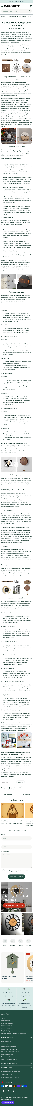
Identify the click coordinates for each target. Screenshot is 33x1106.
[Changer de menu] (2, 6)
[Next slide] (20, 910)
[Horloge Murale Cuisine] (16, 59)
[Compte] (28, 6)
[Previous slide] (12, 910)
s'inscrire (20, 782)
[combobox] (16, 11)
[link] (4, 943)
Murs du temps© (10, 1097)
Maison (3, 16)
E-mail (3, 843)
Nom (3, 834)
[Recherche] (29, 11)
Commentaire (5, 851)
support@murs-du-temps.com (11, 1071)
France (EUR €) (8, 1082)
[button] (15, 909)
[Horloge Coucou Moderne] (12, 963)
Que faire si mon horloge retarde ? (11, 821)
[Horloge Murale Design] (16, 580)
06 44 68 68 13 (7, 1074)
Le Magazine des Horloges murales (16, 16)
